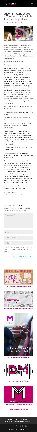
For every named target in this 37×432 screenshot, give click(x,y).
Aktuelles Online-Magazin (22, 421)
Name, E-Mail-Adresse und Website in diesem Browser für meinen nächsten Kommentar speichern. (18, 249)
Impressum (8, 421)
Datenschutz (23, 419)
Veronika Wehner (11, 22)
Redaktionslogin (12, 419)
